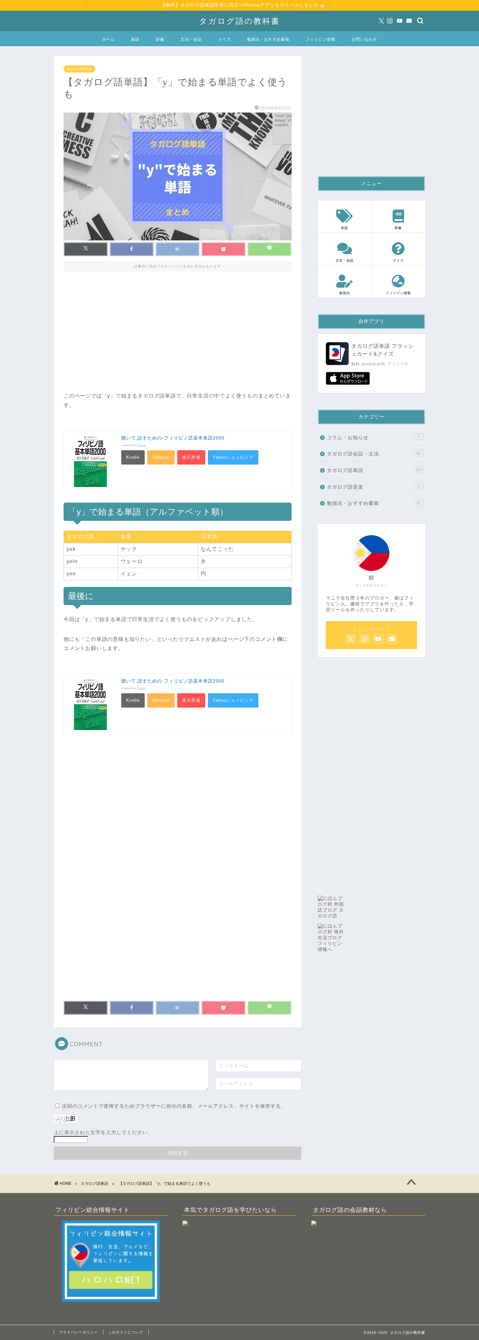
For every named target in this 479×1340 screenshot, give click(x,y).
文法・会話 (191, 39)
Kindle (133, 457)
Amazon (161, 457)
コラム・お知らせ (373, 437)
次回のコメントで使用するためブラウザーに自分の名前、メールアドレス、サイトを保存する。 (174, 1106)
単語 (135, 39)
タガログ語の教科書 (239, 21)
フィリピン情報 (320, 39)
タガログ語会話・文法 (373, 453)
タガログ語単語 (79, 69)
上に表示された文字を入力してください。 (103, 1132)
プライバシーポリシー (78, 1332)
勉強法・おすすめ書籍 (268, 39)
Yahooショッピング (233, 457)
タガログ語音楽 (373, 487)
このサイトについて (125, 1332)
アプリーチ (398, 364)
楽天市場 (191, 457)
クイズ (224, 39)
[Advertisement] (178, 336)
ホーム (108, 39)
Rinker (141, 445)
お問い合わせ (364, 39)
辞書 (160, 39)
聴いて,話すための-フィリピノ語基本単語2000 (173, 437)
